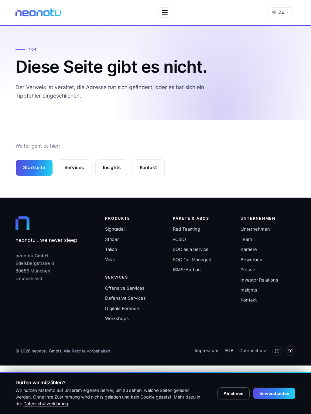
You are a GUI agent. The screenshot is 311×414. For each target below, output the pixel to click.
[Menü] (164, 12)
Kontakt (148, 167)
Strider (112, 239)
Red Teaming (186, 229)
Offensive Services (125, 288)
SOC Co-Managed (192, 259)
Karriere (249, 249)
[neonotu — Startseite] (38, 12)
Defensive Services (125, 298)
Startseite (34, 167)
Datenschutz (252, 350)
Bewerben (251, 259)
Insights (112, 167)
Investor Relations (259, 280)
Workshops (117, 318)
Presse (248, 269)
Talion (111, 249)
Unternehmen (255, 229)
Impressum (206, 350)
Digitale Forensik (122, 308)
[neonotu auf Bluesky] (290, 351)
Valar (110, 259)
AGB (229, 350)
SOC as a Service (191, 249)
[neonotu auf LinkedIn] (277, 351)
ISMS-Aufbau (187, 269)
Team (246, 239)
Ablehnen (234, 393)
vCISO (179, 239)
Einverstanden (274, 393)
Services (74, 167)
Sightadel (115, 229)
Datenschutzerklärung (45, 403)
